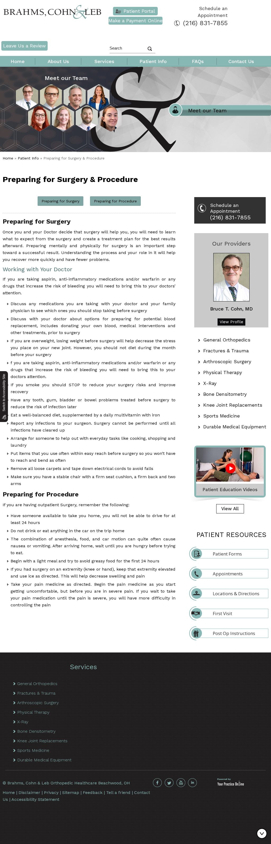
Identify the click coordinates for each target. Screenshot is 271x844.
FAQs (198, 61)
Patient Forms (227, 554)
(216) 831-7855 (205, 23)
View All (230, 508)
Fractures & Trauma (226, 350)
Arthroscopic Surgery (227, 361)
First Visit (222, 613)
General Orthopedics (226, 340)
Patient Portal (139, 11)
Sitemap (70, 792)
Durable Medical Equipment (234, 426)
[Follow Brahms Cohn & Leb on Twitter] (169, 782)
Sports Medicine (221, 416)
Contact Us (241, 61)
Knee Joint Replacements (232, 405)
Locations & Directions (236, 593)
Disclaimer (29, 792)
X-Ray (209, 383)
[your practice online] (230, 784)
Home (18, 61)
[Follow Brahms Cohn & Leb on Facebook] (157, 782)
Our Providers (231, 243)
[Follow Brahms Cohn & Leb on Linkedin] (192, 782)
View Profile (231, 321)
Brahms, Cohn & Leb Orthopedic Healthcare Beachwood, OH (68, 782)
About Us (58, 61)
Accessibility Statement (35, 799)
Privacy (51, 792)
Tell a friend (118, 792)
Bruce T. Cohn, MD (231, 309)
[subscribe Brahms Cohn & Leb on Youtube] (180, 782)
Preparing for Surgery (60, 201)
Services (104, 61)
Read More (20, 143)
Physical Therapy (222, 372)
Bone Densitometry (225, 394)
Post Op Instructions (234, 633)
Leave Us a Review (24, 45)
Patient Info (153, 61)
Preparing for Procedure (115, 201)
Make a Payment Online (135, 20)
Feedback (92, 792)
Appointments (228, 574)
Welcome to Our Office (217, 110)
